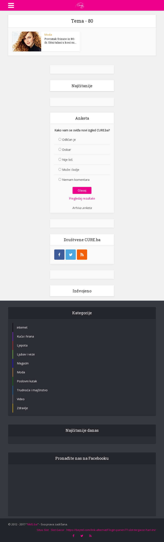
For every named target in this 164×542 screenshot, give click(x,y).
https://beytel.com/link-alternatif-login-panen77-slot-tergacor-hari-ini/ (111, 530)
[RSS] (82, 254)
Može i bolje (70, 170)
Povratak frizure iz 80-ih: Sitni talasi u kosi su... (60, 40)
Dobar (66, 150)
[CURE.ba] (80, 5)
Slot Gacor (57, 530)
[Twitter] (71, 254)
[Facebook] (59, 254)
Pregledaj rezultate (82, 198)
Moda (48, 34)
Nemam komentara (75, 180)
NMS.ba (32, 524)
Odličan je (69, 140)
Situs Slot (43, 530)
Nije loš (67, 160)
